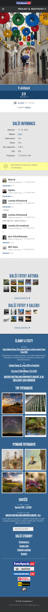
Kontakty (24, 553)
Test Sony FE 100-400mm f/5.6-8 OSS (24, 371)
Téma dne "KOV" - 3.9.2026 (23, 507)
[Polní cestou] (21, 282)
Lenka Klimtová (17, 200)
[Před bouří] (35, 282)
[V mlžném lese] (6, 289)
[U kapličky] (14, 319)
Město (28, 107)
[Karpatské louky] (14, 282)
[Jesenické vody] (14, 289)
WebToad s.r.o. (34, 605)
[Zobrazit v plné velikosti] (24, 48)
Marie (11, 179)
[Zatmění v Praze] (28, 319)
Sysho (11, 190)
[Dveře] (14, 312)
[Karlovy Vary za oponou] (6, 312)
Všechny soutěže (22, 529)
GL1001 (21, 103)
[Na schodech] (28, 282)
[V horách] (21, 289)
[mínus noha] (35, 312)
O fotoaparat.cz (24, 542)
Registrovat (37, 9)
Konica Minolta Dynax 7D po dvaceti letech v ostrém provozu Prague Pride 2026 (24, 350)
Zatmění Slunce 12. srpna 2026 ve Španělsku (24, 365)
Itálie (20, 134)
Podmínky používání (24, 549)
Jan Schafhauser (18, 236)
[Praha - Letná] (21, 312)
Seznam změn (24, 545)
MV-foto (13, 247)
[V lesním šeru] (6, 282)
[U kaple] (28, 289)
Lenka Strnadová (18, 225)
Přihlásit (23, 9)
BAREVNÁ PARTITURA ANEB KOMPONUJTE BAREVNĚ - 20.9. (23, 515)
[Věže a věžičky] (28, 312)
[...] (6, 319)
